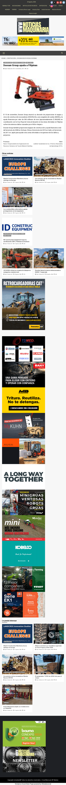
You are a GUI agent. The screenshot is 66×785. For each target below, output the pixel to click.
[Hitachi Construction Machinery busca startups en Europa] (17, 166)
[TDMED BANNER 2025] (23, 349)
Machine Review (56, 9)
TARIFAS (14, 9)
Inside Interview (46, 9)
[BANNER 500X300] (24, 759)
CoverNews (45, 780)
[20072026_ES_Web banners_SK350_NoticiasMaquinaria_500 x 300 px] (23, 553)
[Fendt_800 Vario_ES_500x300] (23, 579)
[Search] (62, 52)
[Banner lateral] (23, 425)
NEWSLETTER (6, 5)
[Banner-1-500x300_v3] (23, 451)
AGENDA (7, 9)
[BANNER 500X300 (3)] (23, 502)
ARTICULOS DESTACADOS (30, 5)
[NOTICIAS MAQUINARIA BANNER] (23, 528)
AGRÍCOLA (37, 641)
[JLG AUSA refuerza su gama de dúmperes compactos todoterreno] (17, 258)
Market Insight (33, 13)
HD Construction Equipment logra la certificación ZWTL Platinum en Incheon (16, 240)
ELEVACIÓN (44, 672)
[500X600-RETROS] (23, 304)
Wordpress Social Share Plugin (24, 784)
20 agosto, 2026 (17, 274)
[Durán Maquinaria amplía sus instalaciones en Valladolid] (17, 695)
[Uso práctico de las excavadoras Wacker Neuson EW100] (49, 166)
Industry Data (36, 9)
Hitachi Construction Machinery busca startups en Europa (15, 179)
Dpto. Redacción (9, 68)
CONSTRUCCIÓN (8, 62)
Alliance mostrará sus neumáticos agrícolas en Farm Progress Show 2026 (48, 646)
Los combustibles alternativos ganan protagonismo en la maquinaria (15, 210)
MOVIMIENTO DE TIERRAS (19, 62)
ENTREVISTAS (43, 5)
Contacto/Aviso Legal (24, 9)
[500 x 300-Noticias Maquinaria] (24, 733)
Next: (48, 144)
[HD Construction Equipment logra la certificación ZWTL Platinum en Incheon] (17, 228)
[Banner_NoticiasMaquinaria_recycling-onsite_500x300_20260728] (23, 400)
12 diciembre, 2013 (19, 68)
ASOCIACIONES (16, 5)
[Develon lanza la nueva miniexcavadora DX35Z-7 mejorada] (49, 258)
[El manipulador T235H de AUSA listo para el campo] (49, 664)
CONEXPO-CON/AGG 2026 (10, 205)
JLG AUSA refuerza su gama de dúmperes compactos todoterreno (17, 271)
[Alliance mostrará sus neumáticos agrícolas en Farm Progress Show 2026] (49, 634)
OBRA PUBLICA (29, 62)
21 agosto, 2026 (17, 182)
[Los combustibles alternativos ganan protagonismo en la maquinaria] (17, 197)
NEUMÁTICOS (45, 641)
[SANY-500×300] (23, 374)
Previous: (17, 144)
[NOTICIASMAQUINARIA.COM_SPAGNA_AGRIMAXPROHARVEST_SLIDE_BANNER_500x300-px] (23, 477)
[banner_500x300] (23, 604)
